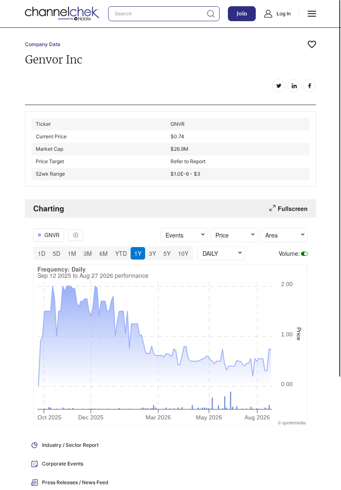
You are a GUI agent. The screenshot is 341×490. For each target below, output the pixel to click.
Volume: (289, 253)
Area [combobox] (271, 235)
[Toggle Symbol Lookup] (76, 235)
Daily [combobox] (210, 253)
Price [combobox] (222, 235)
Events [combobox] (174, 235)
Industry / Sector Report (70, 445)
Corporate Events (62, 464)
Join (242, 13)
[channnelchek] (62, 13)
